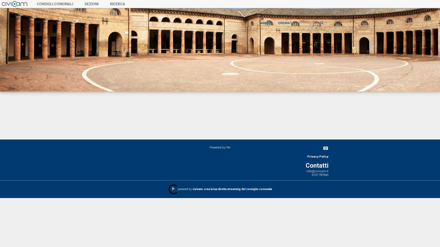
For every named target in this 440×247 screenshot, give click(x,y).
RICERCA (117, 4)
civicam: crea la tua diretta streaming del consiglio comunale (232, 189)
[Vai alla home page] (15, 4)
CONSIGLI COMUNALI (55, 4)
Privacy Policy (317, 156)
